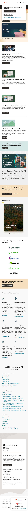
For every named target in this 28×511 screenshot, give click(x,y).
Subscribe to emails (5, 503)
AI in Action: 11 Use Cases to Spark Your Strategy (12, 406)
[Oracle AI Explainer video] (14, 30)
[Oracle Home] (5, 2)
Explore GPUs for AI (5, 357)
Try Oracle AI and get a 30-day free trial (11, 128)
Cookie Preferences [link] (5, 501)
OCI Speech (4, 421)
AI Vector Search (5, 381)
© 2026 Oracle (4, 499)
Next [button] (18, 233)
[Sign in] (23, 2)
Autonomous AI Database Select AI (9, 385)
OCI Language (5, 423)
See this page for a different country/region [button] (12, 17)
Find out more (4, 148)
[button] (2, 2)
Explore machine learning (20, 337)
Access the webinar (5, 63)
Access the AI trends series (6, 193)
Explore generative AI (19, 316)
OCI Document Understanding (8, 427)
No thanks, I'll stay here (8, 14)
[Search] (18, 2)
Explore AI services (5, 336)
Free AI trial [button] (5, 450)
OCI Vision (4, 425)
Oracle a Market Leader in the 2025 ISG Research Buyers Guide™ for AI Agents (12, 404)
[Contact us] (25, 2)
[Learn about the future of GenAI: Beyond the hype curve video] (14, 161)
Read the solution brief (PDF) (7, 285)
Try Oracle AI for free (7, 465)
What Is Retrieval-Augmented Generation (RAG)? (12, 398)
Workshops (4, 392)
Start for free (4, 137)
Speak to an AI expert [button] (6, 20)
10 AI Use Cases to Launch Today (9, 104)
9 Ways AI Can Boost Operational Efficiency (11, 408)
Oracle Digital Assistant (7, 419)
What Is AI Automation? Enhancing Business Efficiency (14, 410)
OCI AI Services (5, 377)
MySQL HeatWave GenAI (7, 387)
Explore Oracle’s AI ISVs (19, 353)
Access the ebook (5, 88)
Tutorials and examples (7, 394)
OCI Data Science (5, 379)
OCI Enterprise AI (5, 376)
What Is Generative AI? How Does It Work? (11, 396)
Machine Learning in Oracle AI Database (10, 383)
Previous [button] (9, 233)
